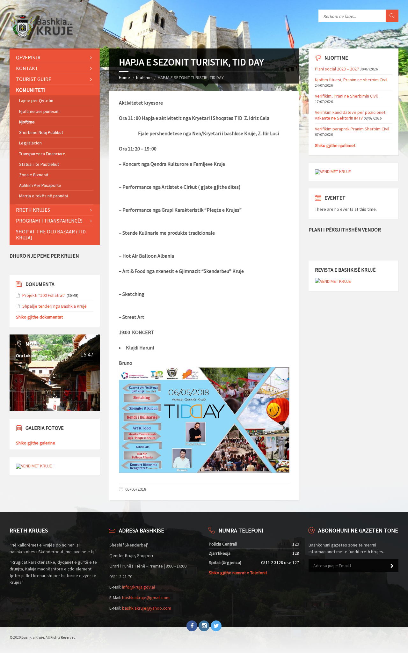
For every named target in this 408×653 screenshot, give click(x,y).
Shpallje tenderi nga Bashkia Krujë (54, 306)
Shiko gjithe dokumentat (39, 317)
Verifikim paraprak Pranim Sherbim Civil (352, 129)
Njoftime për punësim (39, 111)
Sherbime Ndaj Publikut (41, 132)
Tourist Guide (33, 79)
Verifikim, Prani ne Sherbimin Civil (346, 96)
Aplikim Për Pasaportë (40, 185)
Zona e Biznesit (33, 175)
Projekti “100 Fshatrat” (44, 295)
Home (124, 77)
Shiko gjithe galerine (35, 443)
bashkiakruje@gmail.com (146, 597)
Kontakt (27, 68)
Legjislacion (30, 143)
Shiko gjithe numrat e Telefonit (238, 573)
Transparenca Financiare (42, 154)
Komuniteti (31, 90)
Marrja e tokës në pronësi (43, 196)
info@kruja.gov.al (138, 587)
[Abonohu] (392, 566)
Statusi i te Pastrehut (39, 164)
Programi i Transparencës (49, 220)
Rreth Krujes (33, 210)
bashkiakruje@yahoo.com (146, 608)
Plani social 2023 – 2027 (337, 69)
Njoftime (144, 77)
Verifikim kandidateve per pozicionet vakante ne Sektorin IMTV (350, 115)
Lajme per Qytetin (36, 100)
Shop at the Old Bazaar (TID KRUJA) (51, 234)
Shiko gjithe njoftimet (335, 145)
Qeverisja (28, 57)
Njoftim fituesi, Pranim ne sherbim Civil (351, 80)
